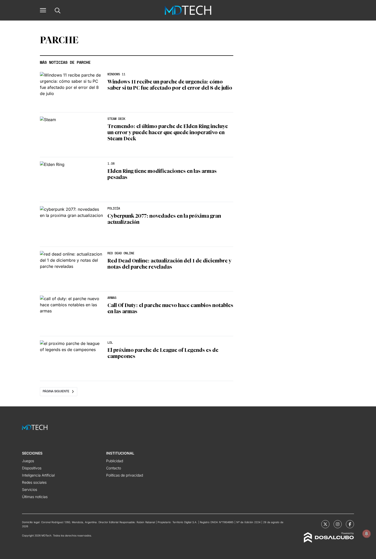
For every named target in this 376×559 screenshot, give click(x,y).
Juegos (28, 461)
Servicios (29, 489)
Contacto (113, 468)
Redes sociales (34, 482)
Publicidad (114, 461)
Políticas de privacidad (124, 475)
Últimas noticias (35, 496)
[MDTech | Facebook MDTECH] (350, 524)
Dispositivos (31, 468)
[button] (43, 10)
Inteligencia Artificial (38, 475)
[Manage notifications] (366, 534)
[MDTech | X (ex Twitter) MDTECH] (325, 524)
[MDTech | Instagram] (337, 524)
